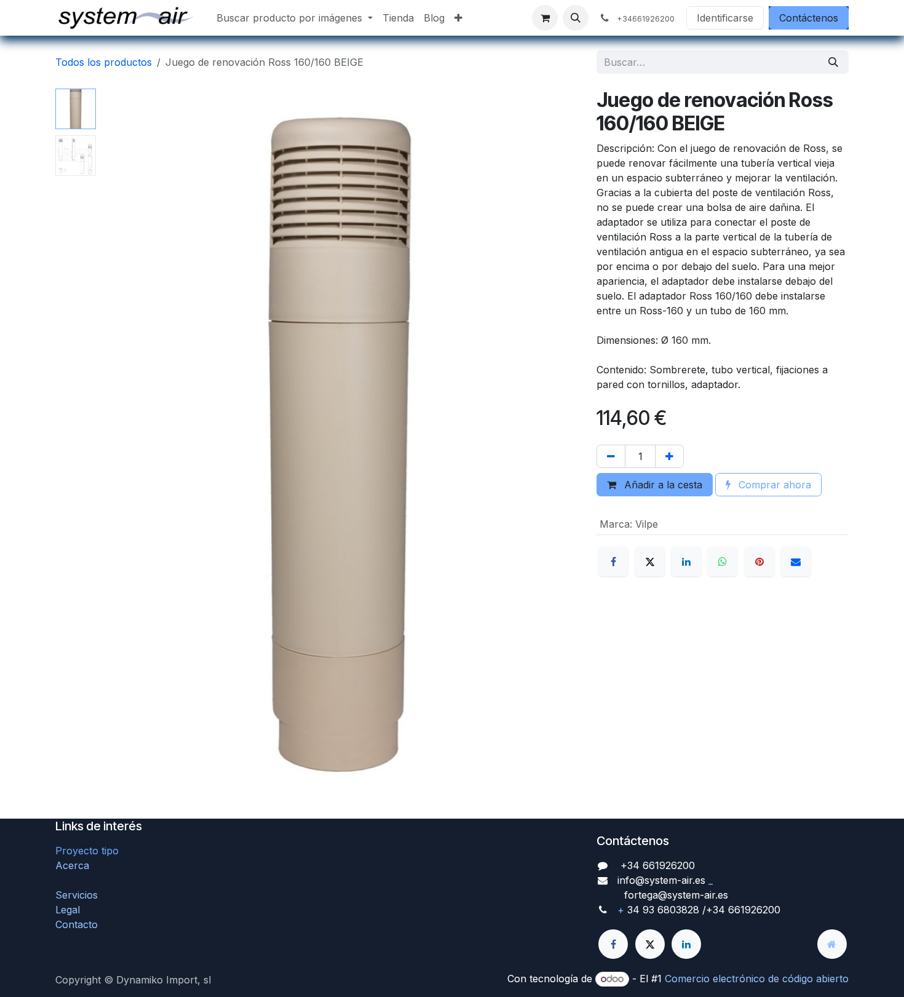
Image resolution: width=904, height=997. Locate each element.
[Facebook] (613, 561)
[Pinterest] (759, 561)
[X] (650, 561)
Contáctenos (808, 18)
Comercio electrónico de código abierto (757, 978)
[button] (576, 18)
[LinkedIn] (686, 561)
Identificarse (725, 18)
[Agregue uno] (669, 456)
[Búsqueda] (833, 62)
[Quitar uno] (611, 456)
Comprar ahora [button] (773, 485)
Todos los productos (103, 62)
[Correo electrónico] (796, 561)
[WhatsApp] (722, 561)
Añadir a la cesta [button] (661, 485)
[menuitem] (295, 18)
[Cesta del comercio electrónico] (545, 18)
